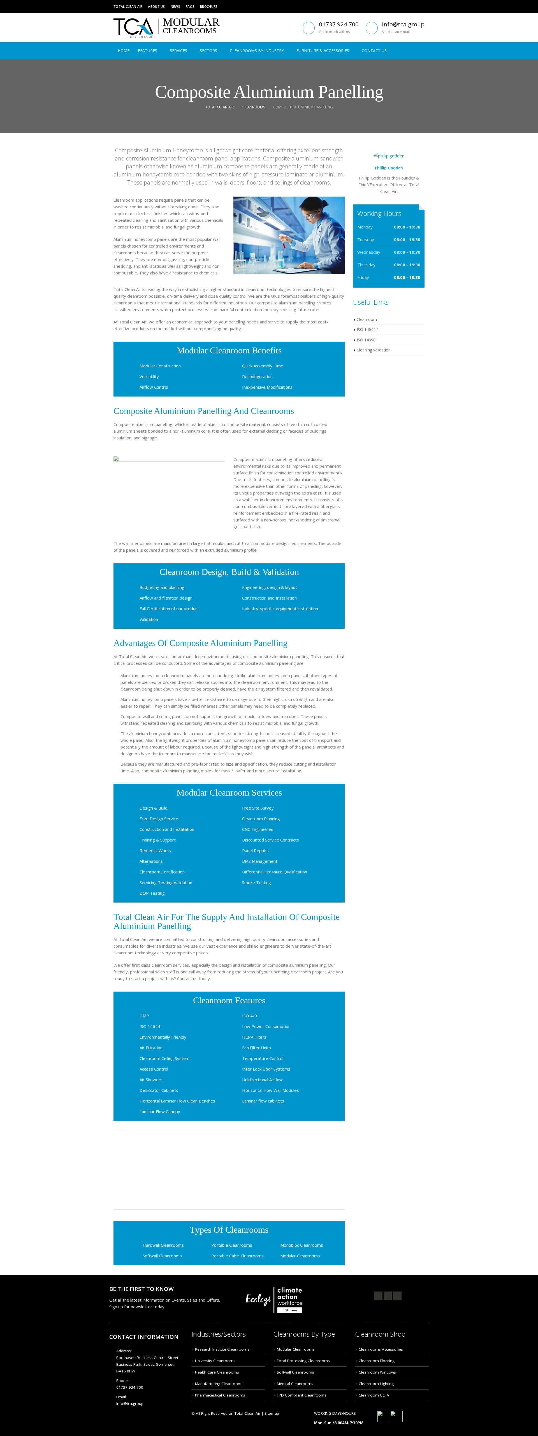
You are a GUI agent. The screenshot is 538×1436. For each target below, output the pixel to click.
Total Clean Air (127, 6)
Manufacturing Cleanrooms (219, 1383)
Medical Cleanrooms (295, 1383)
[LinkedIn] (420, 6)
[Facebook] (395, 6)
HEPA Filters (254, 1037)
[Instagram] (412, 6)
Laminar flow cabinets (263, 1101)
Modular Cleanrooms (300, 1255)
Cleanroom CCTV (374, 1395)
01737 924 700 (339, 24)
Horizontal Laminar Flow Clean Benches (177, 1101)
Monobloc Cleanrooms (301, 1245)
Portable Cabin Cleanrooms (237, 1255)
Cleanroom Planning (261, 818)
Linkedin (397, 1296)
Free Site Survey (258, 808)
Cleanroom (367, 319)
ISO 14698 (366, 339)
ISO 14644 (150, 1026)
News (175, 6)
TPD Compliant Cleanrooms (301, 1395)
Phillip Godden (389, 168)
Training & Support (158, 840)
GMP (144, 1015)
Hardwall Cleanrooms (163, 1245)
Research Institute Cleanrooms (222, 1349)
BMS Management (259, 861)
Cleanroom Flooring (377, 1360)
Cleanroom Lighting (376, 1383)
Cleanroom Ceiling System (164, 1058)
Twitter (388, 1296)
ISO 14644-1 (368, 329)
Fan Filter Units (256, 1047)
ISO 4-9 (249, 1015)
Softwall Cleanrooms (162, 1255)
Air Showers (151, 1079)
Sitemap (272, 1413)
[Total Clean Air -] (133, 28)
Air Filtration (151, 1047)
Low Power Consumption (266, 1026)
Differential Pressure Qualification (274, 872)
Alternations (151, 861)
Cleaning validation (374, 350)
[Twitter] (403, 6)
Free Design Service (159, 818)
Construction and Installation (167, 829)
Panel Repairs (255, 850)
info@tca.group (403, 24)
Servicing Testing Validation (166, 882)
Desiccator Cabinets (159, 1090)
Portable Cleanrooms (231, 1245)
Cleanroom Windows (377, 1372)
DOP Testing (152, 893)
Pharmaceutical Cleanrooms (220, 1395)
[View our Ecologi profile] (274, 1297)
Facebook (378, 1296)
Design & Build (154, 808)
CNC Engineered (257, 829)
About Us (156, 6)
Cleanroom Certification (162, 872)
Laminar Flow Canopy (160, 1111)
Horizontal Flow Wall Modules (270, 1090)
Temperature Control (262, 1058)
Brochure (208, 6)
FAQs (190, 6)
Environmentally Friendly (163, 1037)
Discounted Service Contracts (270, 840)
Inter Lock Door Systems (266, 1069)
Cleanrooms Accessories (381, 1349)
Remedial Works (155, 850)
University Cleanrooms (215, 1360)
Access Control (154, 1069)
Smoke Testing (256, 882)
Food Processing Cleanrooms (303, 1360)
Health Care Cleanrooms (217, 1372)
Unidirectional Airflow (262, 1079)
